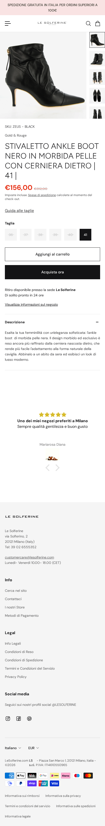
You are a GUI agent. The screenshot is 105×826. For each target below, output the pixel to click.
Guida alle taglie (19, 210)
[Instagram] (7, 718)
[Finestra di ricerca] (88, 23)
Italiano (11, 748)
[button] (48, 467)
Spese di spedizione (42, 195)
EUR (31, 748)
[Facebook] (18, 718)
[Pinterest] (29, 718)
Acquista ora (52, 272)
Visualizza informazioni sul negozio (31, 304)
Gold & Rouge (16, 135)
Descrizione (15, 322)
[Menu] (8, 23)
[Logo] (52, 23)
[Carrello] (97, 23)
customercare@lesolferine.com (29, 557)
